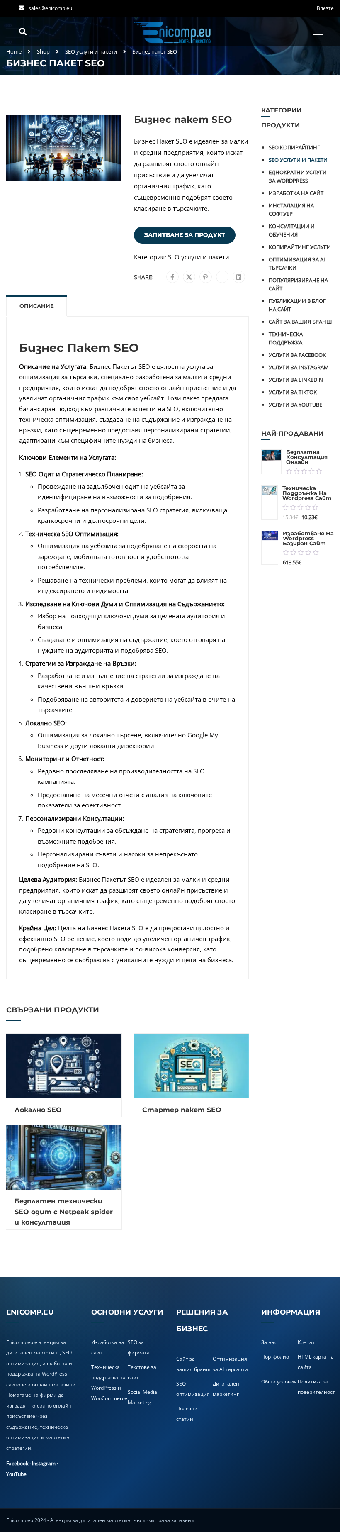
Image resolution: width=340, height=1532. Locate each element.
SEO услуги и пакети (91, 51)
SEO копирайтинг (294, 147)
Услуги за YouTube (295, 404)
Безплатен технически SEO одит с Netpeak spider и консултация (64, 1211)
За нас (269, 1342)
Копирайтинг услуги (300, 247)
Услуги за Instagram (299, 367)
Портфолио (275, 1356)
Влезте (325, 8)
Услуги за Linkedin (296, 379)
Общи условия (279, 1381)
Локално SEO (38, 1110)
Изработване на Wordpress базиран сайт (308, 538)
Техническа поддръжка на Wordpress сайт (307, 492)
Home (14, 51)
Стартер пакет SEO (181, 1110)
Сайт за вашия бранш (300, 321)
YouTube (16, 1474)
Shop (43, 51)
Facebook (17, 1463)
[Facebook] (172, 277)
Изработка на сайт (296, 193)
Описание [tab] (36, 305)
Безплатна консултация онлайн (307, 456)
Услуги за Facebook (297, 355)
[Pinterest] (205, 277)
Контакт (307, 1342)
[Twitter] (189, 277)
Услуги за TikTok (293, 392)
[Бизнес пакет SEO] (63, 147)
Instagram (44, 1463)
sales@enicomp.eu (50, 8)
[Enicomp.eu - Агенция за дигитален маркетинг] (173, 31)
